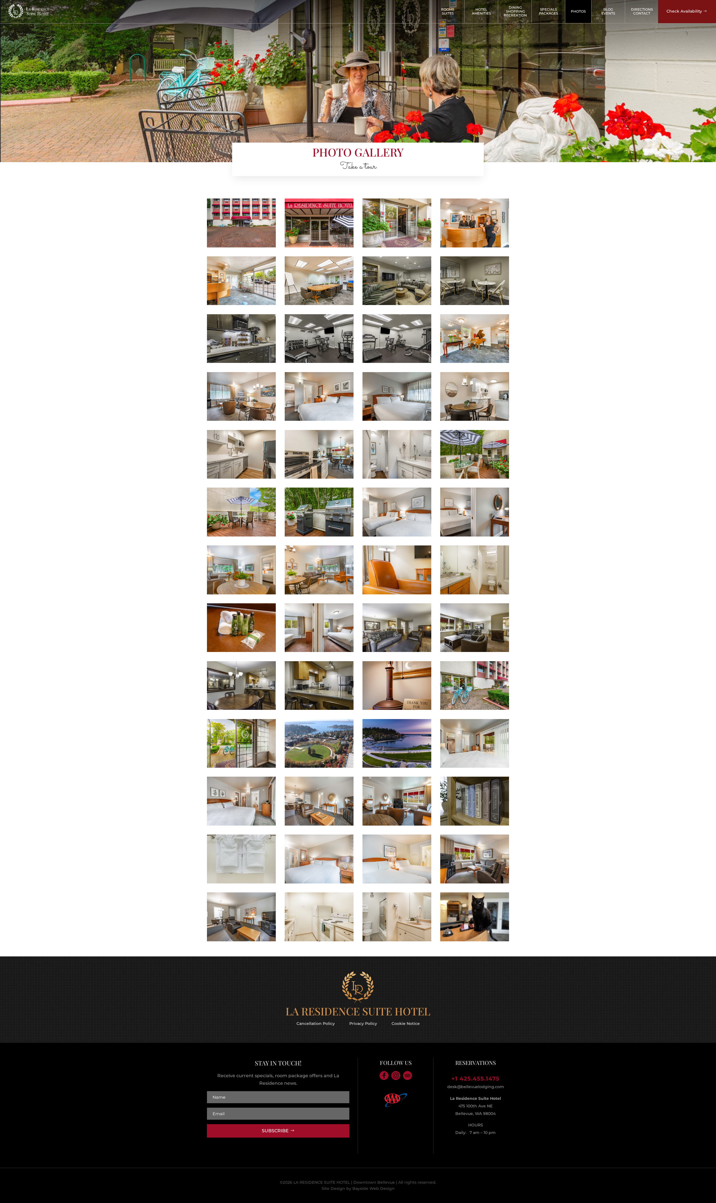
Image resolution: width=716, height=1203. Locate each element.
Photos (578, 11)
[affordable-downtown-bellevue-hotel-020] (241, 246)
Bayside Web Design (373, 1188)
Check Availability (684, 11)
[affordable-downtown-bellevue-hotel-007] (396, 708)
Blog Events (608, 11)
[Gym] (396, 361)
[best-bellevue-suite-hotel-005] (319, 535)
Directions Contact (642, 11)
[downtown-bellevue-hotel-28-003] (319, 939)
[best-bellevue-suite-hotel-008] (319, 303)
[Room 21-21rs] (319, 650)
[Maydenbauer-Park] (396, 766)
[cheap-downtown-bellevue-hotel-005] (241, 535)
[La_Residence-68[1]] (474, 477)
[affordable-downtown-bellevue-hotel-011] (241, 766)
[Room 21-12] (241, 708)
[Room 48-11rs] (396, 419)
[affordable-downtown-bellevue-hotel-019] (474, 246)
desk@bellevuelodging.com (475, 1086)
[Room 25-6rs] (241, 939)
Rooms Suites (447, 11)
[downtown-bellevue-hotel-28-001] (319, 882)
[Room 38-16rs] (396, 477)
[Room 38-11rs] (396, 824)
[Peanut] (474, 939)
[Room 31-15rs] (241, 824)
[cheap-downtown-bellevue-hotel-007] (474, 708)
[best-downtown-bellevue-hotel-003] (241, 592)
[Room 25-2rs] (474, 882)
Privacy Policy (363, 1023)
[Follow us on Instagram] (395, 1075)
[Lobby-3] (474, 824)
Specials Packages (548, 11)
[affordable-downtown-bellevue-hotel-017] (241, 303)
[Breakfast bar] (241, 361)
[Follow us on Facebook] (384, 1075)
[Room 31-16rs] (474, 766)
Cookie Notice (406, 1023)
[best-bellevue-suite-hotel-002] (396, 592)
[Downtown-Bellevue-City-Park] (319, 766)
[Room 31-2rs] (241, 419)
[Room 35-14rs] (396, 535)
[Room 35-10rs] (474, 535)
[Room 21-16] (319, 708)
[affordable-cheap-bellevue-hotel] (319, 246)
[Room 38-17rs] (319, 419)
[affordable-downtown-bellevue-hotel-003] (319, 592)
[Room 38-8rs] (241, 477)
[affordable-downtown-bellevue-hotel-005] (474, 592)
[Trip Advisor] (407, 1075)
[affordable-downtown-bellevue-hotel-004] (396, 882)
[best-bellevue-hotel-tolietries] (241, 650)
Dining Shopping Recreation (515, 11)
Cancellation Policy (315, 1023)
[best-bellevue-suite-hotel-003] (241, 882)
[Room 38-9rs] (319, 477)
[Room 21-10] (396, 650)
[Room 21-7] (474, 650)
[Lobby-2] (396, 303)
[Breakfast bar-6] (474, 303)
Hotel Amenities (481, 11)
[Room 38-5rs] (319, 824)
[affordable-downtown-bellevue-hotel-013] (396, 246)
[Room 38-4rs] (474, 419)
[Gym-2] (319, 361)
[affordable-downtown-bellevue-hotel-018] (474, 361)
